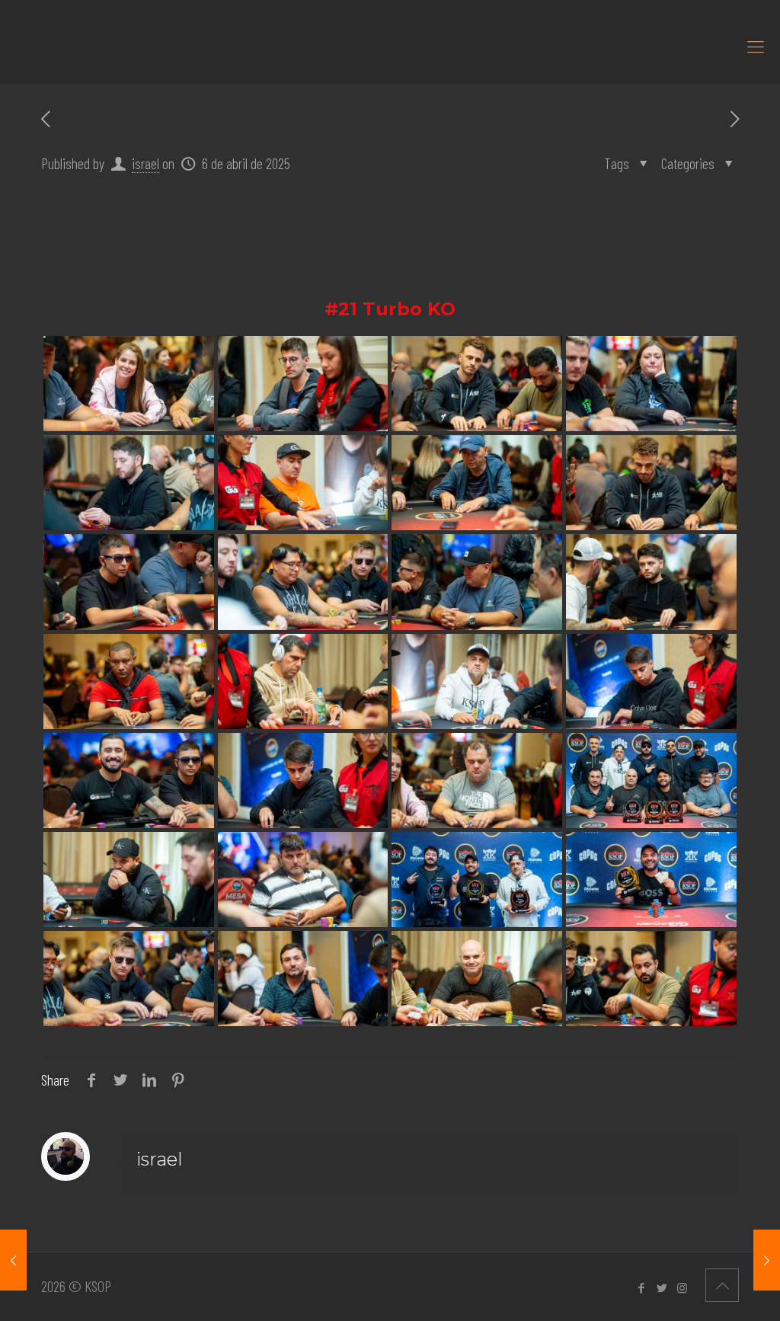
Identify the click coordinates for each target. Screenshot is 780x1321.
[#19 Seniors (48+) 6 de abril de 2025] (13, 1260)
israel (145, 163)
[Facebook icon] (641, 1287)
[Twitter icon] (662, 1287)
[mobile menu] (756, 46)
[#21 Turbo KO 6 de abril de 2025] (766, 1260)
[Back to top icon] (722, 1285)
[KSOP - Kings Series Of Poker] (4, 45)
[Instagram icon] (682, 1287)
